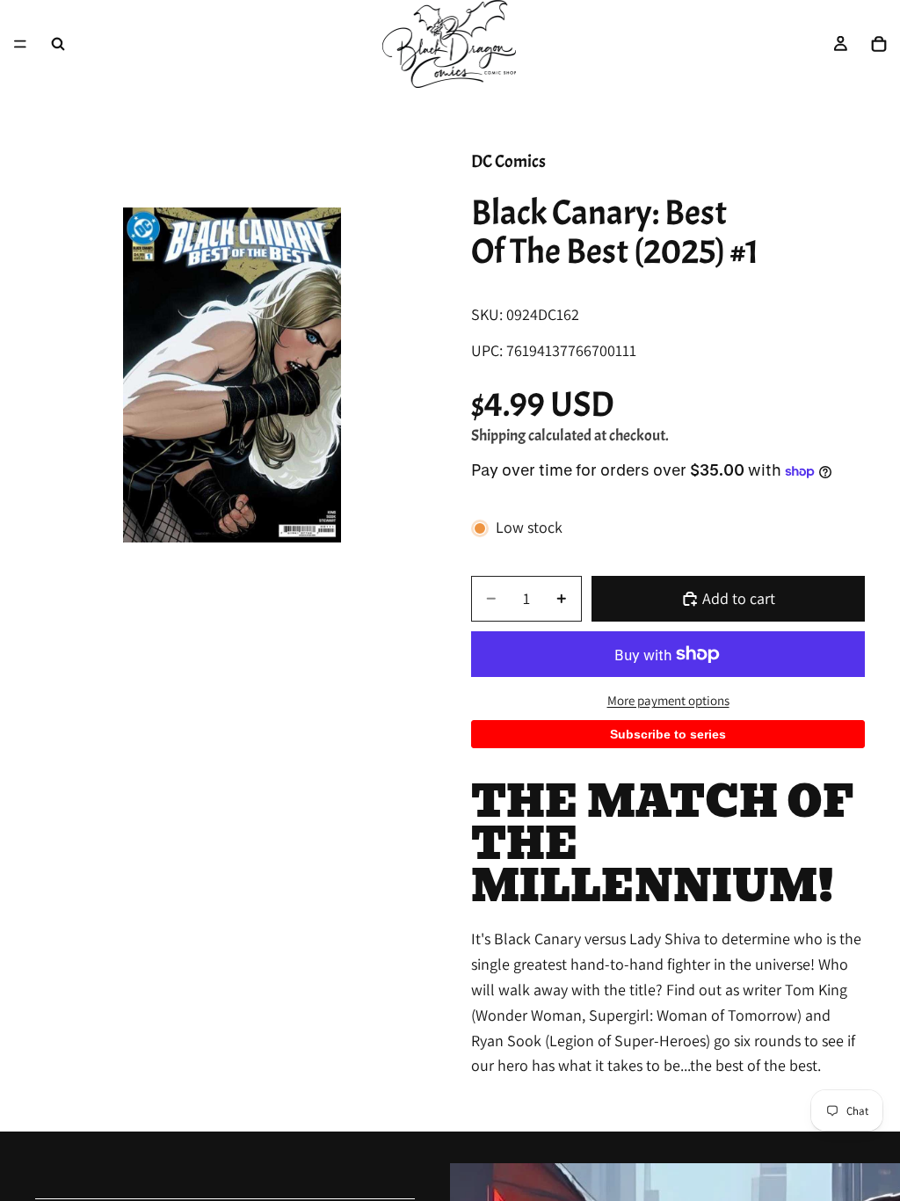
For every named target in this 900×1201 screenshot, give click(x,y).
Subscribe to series (668, 734)
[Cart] (879, 44)
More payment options (668, 700)
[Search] (58, 44)
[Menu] (20, 44)
